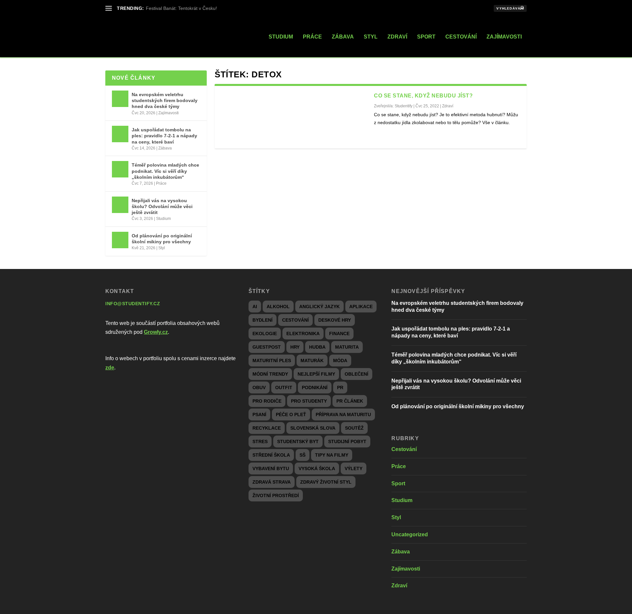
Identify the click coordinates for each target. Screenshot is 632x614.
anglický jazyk (319, 306)
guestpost (266, 347)
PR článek (349, 401)
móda (340, 360)
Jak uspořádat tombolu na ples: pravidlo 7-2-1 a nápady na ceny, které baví (164, 135)
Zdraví (397, 37)
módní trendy (270, 374)
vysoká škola (317, 468)
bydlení (262, 320)
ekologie (264, 333)
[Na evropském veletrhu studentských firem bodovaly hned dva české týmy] (120, 99)
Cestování (461, 37)
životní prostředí (275, 495)
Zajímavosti (504, 37)
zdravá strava (271, 482)
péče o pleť (291, 414)
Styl (371, 37)
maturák (312, 360)
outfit (283, 387)
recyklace (266, 428)
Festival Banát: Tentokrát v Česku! (181, 8)
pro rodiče (266, 401)
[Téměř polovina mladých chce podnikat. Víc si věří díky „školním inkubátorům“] (120, 169)
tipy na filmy (331, 455)
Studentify (403, 106)
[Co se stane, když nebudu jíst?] (294, 117)
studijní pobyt (347, 441)
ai (254, 306)
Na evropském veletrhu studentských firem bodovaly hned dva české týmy (165, 100)
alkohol (278, 306)
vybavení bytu (270, 468)
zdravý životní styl (326, 482)
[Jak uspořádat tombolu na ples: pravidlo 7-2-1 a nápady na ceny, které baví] (120, 134)
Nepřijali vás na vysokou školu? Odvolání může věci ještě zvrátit (162, 206)
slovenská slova (312, 428)
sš (302, 455)
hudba (317, 347)
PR (340, 387)
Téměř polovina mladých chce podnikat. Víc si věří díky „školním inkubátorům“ (165, 170)
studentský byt (298, 441)
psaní (259, 414)
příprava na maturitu (343, 414)
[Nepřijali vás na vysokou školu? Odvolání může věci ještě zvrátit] (120, 205)
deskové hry (334, 320)
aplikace (361, 306)
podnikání (315, 387)
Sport (426, 37)
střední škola (271, 455)
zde (109, 367)
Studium (281, 37)
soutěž (354, 428)
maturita (347, 347)
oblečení (356, 374)
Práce (312, 37)
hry (295, 347)
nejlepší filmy (316, 374)
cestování (295, 320)
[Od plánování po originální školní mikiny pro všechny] (120, 240)
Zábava (343, 37)
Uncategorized (409, 534)
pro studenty (309, 401)
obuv (259, 387)
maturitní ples (271, 360)
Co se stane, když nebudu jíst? (423, 95)
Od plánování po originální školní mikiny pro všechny (162, 238)
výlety (353, 468)
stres (260, 441)
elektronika (303, 333)
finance (339, 333)
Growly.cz (156, 332)
